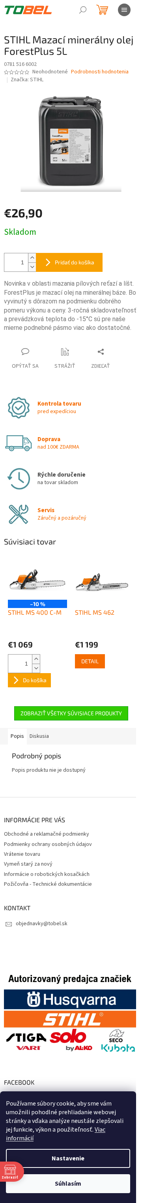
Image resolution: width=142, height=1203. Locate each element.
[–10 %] (37, 578)
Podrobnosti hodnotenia (100, 72)
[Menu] (124, 10)
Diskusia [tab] (39, 736)
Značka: (27, 80)
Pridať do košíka (74, 262)
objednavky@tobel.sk (41, 924)
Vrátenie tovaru (22, 854)
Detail (90, 661)
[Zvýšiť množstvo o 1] (32, 257)
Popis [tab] (17, 736)
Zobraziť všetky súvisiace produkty (71, 713)
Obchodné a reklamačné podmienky (46, 834)
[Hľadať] (83, 10)
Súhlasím (68, 1183)
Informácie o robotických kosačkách (47, 874)
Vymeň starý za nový (28, 864)
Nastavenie (68, 1158)
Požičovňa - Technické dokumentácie (48, 884)
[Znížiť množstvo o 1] (32, 266)
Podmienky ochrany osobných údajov (48, 844)
